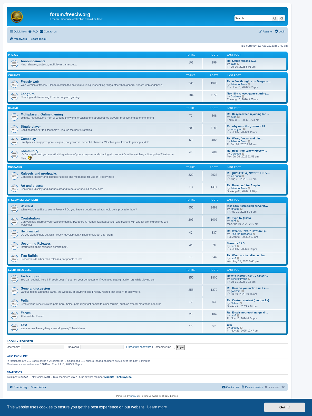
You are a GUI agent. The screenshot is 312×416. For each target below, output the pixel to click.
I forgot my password (138, 346)
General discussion (35, 288)
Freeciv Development (23, 199)
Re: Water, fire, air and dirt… (245, 138)
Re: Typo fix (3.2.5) (239, 218)
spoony (235, 327)
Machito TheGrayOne (118, 376)
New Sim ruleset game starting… (248, 93)
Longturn (28, 94)
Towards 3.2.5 (235, 243)
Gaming (13, 108)
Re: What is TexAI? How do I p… (247, 230)
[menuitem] (33, 31)
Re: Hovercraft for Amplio (243, 185)
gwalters (236, 291)
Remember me (163, 346)
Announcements (33, 61)
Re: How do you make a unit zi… (248, 288)
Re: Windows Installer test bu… (247, 255)
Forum (26, 313)
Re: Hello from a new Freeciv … (247, 150)
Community (29, 151)
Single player (31, 126)
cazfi (233, 63)
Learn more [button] (157, 407)
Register (26, 341)
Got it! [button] (284, 407)
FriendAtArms (239, 84)
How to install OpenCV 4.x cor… (247, 275)
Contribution (30, 218)
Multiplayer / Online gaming (42, 114)
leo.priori (236, 176)
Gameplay (28, 139)
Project (14, 54)
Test (24, 325)
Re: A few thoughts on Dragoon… (249, 81)
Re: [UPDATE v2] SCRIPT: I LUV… (248, 173)
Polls (25, 300)
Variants (14, 75)
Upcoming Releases (36, 243)
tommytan (236, 129)
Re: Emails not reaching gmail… (247, 312)
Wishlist (27, 206)
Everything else (19, 270)
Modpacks (15, 167)
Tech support (30, 276)
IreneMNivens (239, 278)
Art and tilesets (32, 185)
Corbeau (236, 96)
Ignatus (235, 208)
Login (11, 341)
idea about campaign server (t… (247, 205)
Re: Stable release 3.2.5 (241, 60)
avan (233, 116)
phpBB (134, 396)
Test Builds (29, 256)
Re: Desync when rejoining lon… (248, 114)
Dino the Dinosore (241, 233)
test (229, 324)
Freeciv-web (30, 81)
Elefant (235, 303)
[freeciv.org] (29, 16)
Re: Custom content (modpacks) (248, 300)
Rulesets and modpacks (39, 173)
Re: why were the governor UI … (247, 126)
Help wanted (30, 231)
